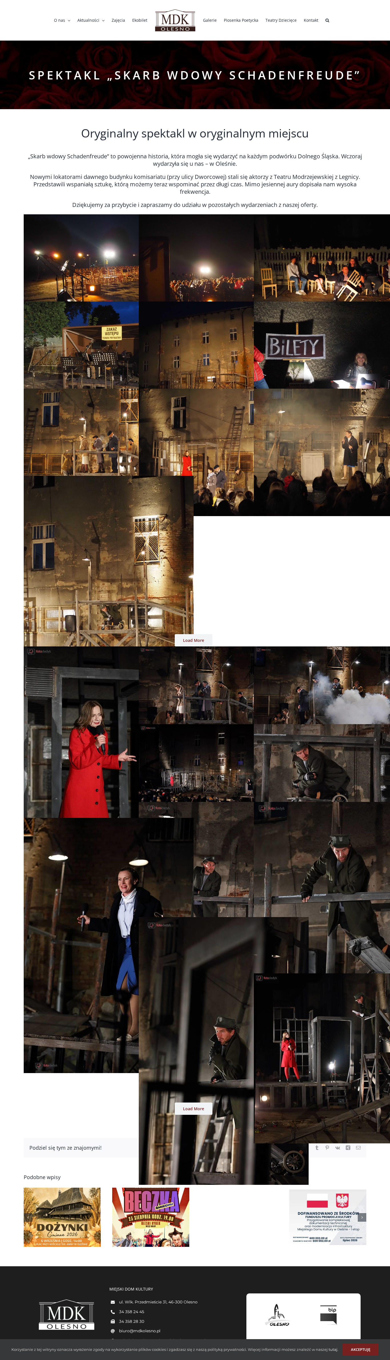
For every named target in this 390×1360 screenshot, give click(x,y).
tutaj (332, 1349)
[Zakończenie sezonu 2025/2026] (327, 1217)
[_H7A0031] (109, 821)
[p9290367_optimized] (109, 392)
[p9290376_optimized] (109, 479)
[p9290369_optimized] (224, 392)
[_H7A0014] (224, 649)
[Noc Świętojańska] (239, 1217)
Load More (193, 640)
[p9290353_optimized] (109, 217)
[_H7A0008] (109, 649)
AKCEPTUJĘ (360, 1349)
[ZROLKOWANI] (62, 1217)
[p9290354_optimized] (109, 304)
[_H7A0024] (224, 805)
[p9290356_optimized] (224, 304)
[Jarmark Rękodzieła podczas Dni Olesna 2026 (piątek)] (150, 1217)
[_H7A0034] (224, 920)
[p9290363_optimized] (224, 217)
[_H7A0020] (224, 727)
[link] (316, 177)
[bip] (329, 1304)
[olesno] (278, 1304)
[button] (327, 20)
